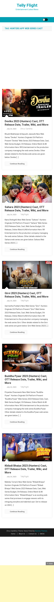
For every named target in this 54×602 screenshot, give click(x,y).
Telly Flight (27, 5)
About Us (22, 534)
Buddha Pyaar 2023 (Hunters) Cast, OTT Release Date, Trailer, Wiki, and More (26, 379)
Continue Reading (17, 164)
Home (13, 534)
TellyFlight (24, 214)
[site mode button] (45, 19)
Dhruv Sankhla (26, 129)
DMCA (42, 534)
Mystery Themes (41, 531)
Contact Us (32, 534)
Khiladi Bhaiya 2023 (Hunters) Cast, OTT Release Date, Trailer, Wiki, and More (26, 469)
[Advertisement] (27, 60)
